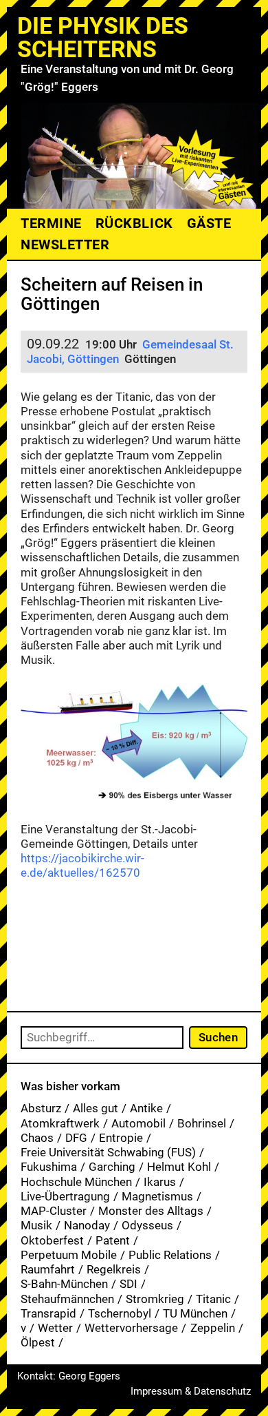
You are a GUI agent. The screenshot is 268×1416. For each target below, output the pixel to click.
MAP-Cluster (54, 1211)
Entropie (121, 1138)
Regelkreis (114, 1269)
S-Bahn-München (64, 1284)
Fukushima (49, 1167)
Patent (113, 1240)
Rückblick (134, 223)
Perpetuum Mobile (69, 1255)
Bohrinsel (201, 1123)
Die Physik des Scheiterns (102, 37)
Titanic (213, 1299)
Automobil (138, 1123)
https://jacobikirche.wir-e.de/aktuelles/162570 (82, 865)
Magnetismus (157, 1196)
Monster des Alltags (150, 1211)
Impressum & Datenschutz (191, 1391)
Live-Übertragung (65, 1196)
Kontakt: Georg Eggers (68, 1376)
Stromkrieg (155, 1299)
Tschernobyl (119, 1313)
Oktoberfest (52, 1240)
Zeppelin (212, 1328)
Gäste (209, 223)
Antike (146, 1108)
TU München (195, 1313)
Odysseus (147, 1225)
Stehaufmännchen (67, 1299)
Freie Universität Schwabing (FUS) (108, 1152)
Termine (51, 223)
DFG (76, 1138)
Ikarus (160, 1182)
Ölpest (38, 1342)
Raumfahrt (48, 1269)
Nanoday (87, 1225)
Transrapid (48, 1313)
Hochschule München (76, 1182)
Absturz (41, 1108)
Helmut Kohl (179, 1167)
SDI (128, 1284)
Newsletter (65, 244)
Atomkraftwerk (60, 1123)
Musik (36, 1225)
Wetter (55, 1328)
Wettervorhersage (131, 1328)
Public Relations (170, 1255)
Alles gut (95, 1108)
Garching (112, 1167)
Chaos (37, 1138)
